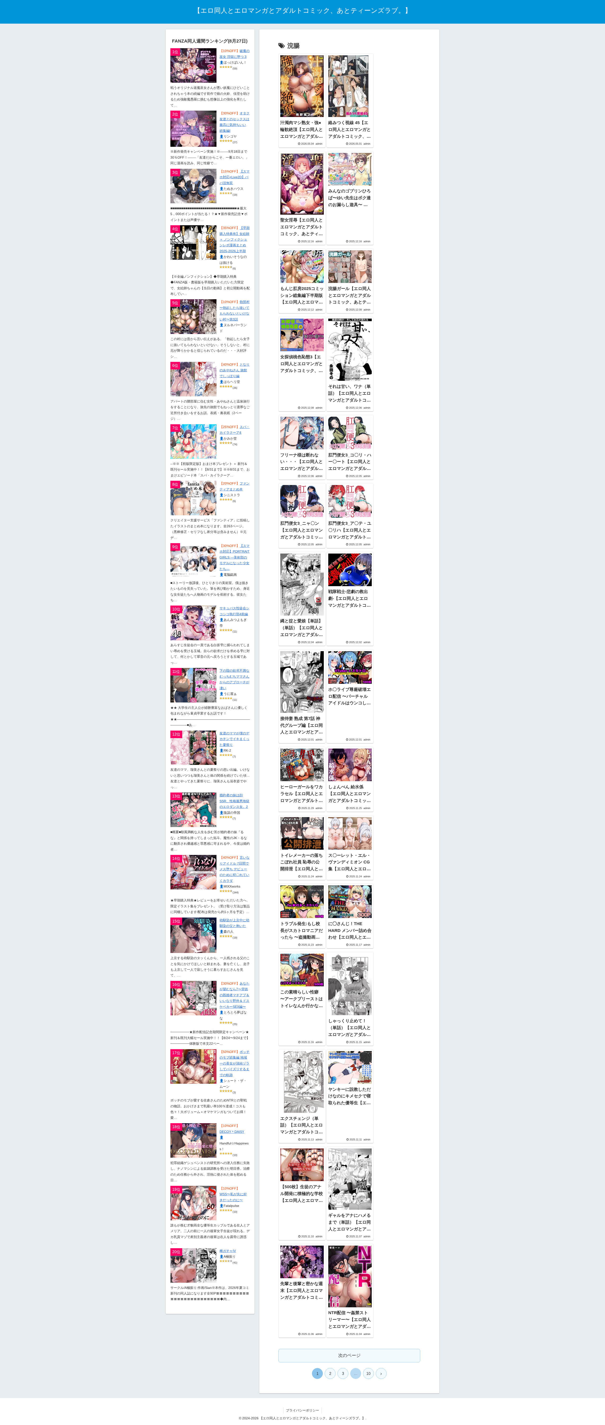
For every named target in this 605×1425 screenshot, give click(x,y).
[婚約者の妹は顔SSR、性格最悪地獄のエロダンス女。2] (193, 810)
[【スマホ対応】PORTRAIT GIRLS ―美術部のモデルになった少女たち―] (193, 560)
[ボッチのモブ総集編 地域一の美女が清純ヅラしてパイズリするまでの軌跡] (193, 1066)
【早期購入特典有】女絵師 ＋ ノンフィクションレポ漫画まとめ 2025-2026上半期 (235, 239)
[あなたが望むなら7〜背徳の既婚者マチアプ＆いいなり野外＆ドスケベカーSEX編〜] (193, 998)
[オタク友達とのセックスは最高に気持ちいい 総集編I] (193, 129)
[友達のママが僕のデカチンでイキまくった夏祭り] (193, 748)
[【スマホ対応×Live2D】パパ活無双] (193, 186)
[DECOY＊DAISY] (193, 1140)
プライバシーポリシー (302, 1410)
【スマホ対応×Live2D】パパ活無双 (235, 177)
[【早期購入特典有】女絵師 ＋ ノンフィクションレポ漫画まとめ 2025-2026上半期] (193, 242)
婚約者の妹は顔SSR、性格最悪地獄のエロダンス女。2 (234, 801)
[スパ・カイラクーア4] (193, 441)
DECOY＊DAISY (232, 1132)
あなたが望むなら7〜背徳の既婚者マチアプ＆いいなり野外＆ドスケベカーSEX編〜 (235, 995)
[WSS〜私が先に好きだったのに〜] (193, 1203)
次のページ (349, 1355)
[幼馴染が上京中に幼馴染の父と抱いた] (193, 935)
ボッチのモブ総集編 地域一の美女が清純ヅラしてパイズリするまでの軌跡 (235, 1063)
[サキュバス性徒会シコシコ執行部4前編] (193, 623)
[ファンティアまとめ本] (193, 498)
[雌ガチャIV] (193, 1265)
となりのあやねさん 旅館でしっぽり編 (235, 370)
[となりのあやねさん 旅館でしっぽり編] (193, 379)
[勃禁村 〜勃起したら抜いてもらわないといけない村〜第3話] (193, 316)
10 (368, 1374)
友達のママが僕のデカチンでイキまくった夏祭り (234, 739)
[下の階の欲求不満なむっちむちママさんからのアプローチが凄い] (193, 685)
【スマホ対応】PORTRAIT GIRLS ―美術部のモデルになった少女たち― (235, 557)
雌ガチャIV (228, 1251)
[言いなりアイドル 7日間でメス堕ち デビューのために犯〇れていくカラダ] (193, 872)
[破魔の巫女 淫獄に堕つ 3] (193, 65)
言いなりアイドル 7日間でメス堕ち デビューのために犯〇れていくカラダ (235, 869)
